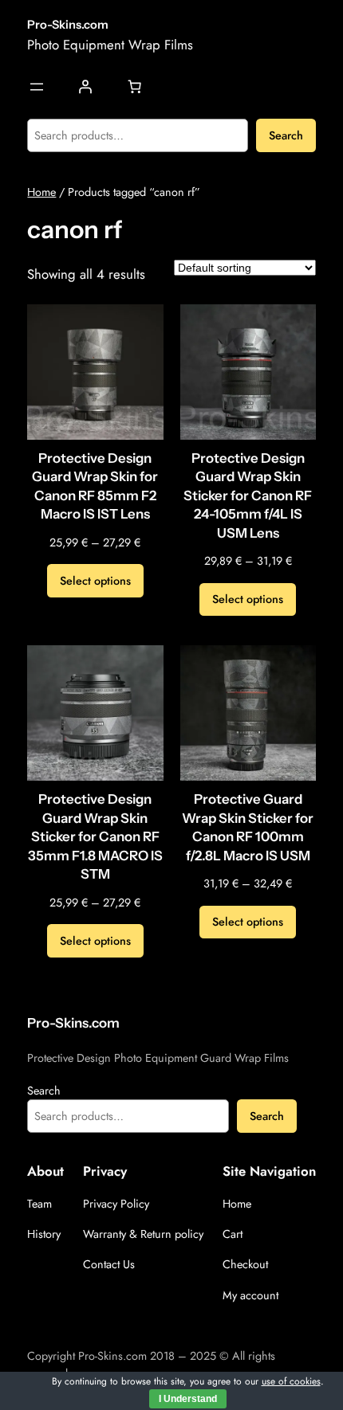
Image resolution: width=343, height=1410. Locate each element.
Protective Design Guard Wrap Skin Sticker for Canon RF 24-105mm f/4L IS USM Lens (247, 495)
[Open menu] (36, 86)
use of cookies (291, 1381)
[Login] (85, 87)
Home (41, 192)
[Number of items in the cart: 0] (134, 87)
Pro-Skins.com (67, 25)
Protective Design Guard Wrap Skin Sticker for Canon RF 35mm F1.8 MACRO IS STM (95, 836)
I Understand (188, 1398)
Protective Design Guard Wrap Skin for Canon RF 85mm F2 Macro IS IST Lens (95, 486)
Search (286, 135)
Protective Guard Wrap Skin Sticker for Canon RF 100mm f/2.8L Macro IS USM (247, 827)
